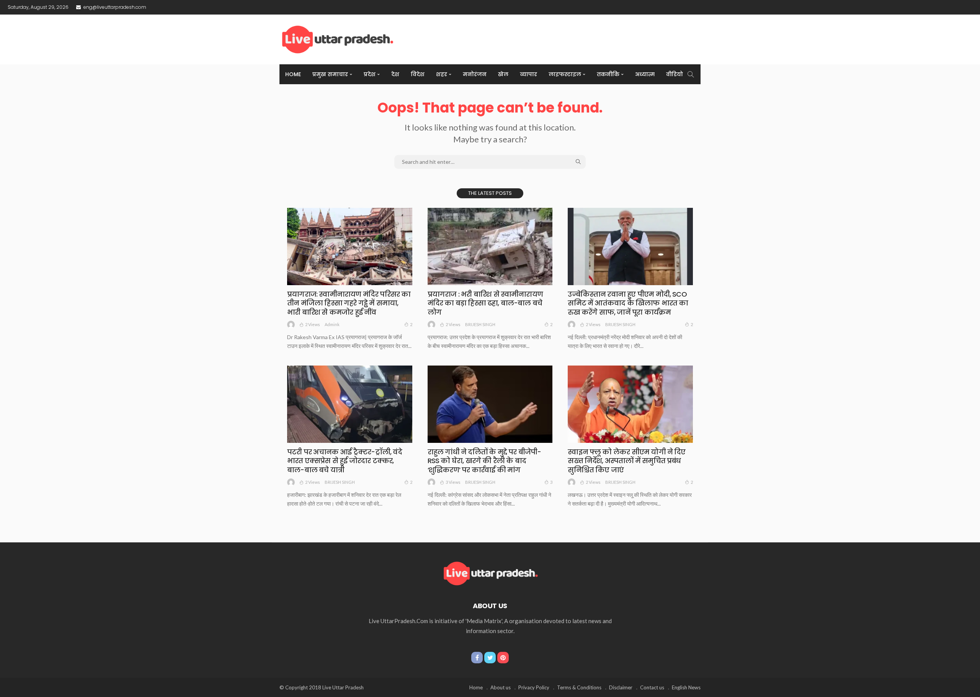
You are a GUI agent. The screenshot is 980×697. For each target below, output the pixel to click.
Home (293, 74)
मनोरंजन (475, 74)
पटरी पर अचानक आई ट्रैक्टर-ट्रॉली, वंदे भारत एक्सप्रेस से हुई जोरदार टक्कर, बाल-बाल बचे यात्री (344, 461)
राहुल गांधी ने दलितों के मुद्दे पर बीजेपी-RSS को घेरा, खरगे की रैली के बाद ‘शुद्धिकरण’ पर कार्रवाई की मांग (484, 461)
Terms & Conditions (579, 687)
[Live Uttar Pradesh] (490, 572)
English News (686, 687)
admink (332, 324)
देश (395, 74)
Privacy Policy (533, 687)
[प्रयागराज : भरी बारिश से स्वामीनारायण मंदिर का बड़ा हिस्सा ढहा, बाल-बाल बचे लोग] (490, 246)
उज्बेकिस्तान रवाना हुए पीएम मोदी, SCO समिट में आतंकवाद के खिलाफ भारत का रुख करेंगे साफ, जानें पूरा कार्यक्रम (628, 303)
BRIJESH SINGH (480, 324)
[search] (691, 74)
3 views (453, 482)
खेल (503, 74)
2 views (312, 324)
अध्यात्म (645, 74)
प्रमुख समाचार (330, 74)
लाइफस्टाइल (565, 74)
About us (500, 687)
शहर (441, 74)
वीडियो (674, 74)
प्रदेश (370, 74)
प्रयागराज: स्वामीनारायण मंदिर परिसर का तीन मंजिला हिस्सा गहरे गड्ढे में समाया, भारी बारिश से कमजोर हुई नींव (349, 303)
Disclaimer (620, 687)
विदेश (418, 74)
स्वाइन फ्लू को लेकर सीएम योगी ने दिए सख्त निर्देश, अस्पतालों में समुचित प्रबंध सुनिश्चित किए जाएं (626, 461)
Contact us (652, 687)
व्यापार (528, 74)
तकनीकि (608, 74)
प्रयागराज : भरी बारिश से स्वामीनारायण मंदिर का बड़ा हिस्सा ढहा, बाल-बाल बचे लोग (485, 303)
